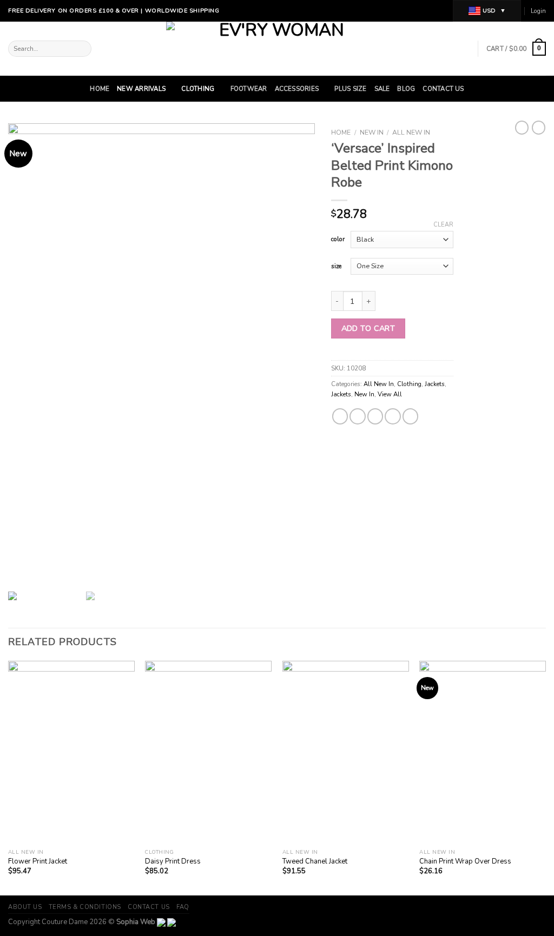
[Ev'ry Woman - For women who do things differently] (277, 49)
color (338, 239)
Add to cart (368, 328)
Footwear (248, 88)
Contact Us (443, 88)
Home (99, 88)
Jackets (435, 384)
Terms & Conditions (85, 907)
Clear (443, 225)
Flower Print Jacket (37, 861)
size (336, 266)
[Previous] (9, 777)
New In (372, 132)
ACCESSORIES (297, 88)
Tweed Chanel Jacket (314, 861)
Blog (406, 88)
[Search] (82, 49)
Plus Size (350, 88)
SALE (382, 88)
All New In (411, 132)
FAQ (182, 907)
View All (390, 394)
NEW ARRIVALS (141, 88)
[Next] (545, 777)
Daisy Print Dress (173, 861)
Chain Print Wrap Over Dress (465, 861)
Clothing (197, 88)
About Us (25, 907)
